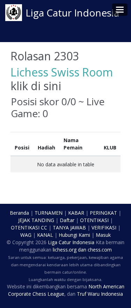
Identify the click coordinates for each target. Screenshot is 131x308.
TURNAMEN (49, 212)
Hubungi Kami (74, 235)
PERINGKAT (103, 212)
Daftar (67, 220)
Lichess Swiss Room (61, 72)
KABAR (76, 212)
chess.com (100, 249)
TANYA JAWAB (69, 227)
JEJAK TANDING (36, 220)
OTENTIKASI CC (29, 227)
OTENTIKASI (94, 220)
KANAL (45, 235)
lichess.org (65, 249)
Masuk (103, 235)
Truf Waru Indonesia (100, 293)
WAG (25, 235)
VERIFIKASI (104, 227)
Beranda (19, 212)
